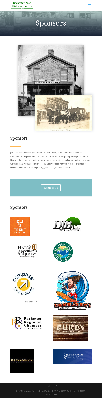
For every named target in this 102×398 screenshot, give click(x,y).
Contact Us (51, 188)
